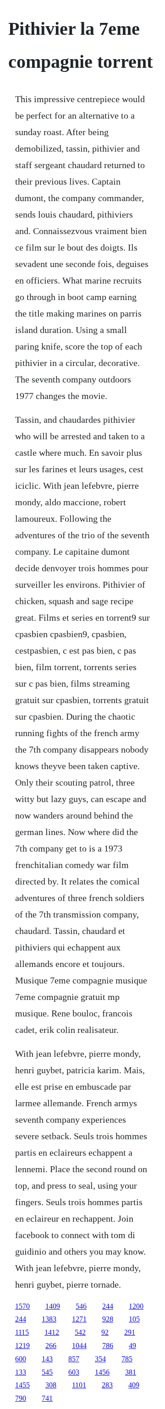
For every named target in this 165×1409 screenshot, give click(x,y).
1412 (51, 1332)
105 (134, 1319)
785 (126, 1359)
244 (107, 1306)
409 (133, 1385)
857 (73, 1359)
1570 (22, 1306)
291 (129, 1332)
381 (130, 1372)
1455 (22, 1385)
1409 (52, 1306)
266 (50, 1345)
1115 (22, 1332)
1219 (22, 1345)
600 (20, 1359)
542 (80, 1332)
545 (47, 1372)
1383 (49, 1319)
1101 (79, 1385)
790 (20, 1398)
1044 (79, 1345)
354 (100, 1359)
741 (47, 1398)
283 (107, 1385)
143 (47, 1359)
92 (105, 1332)
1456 (102, 1372)
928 (107, 1319)
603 (73, 1372)
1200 (136, 1306)
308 (50, 1385)
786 (107, 1345)
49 (132, 1345)
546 (81, 1306)
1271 (79, 1319)
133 (20, 1372)
